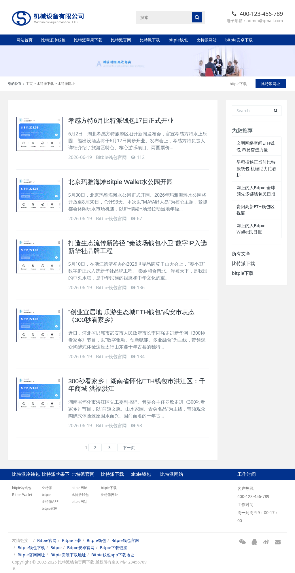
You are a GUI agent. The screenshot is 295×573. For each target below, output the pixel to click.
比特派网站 (206, 40)
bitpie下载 (238, 83)
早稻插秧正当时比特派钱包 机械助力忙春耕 (257, 168)
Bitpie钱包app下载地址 (112, 554)
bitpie (46, 494)
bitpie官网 (50, 508)
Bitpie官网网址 (31, 554)
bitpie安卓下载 (239, 40)
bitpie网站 (79, 501)
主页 (29, 83)
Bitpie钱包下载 (31, 547)
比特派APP (50, 501)
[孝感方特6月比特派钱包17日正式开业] (39, 134)
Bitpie (56, 547)
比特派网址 (66, 83)
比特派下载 (150, 40)
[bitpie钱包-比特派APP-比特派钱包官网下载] (48, 17)
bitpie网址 (79, 487)
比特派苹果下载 (88, 40)
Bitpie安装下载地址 (68, 554)
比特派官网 (121, 40)
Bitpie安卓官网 (80, 547)
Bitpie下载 (71, 540)
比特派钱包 (80, 494)
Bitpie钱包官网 (125, 540)
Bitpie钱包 (96, 540)
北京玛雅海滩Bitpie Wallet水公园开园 (120, 181)
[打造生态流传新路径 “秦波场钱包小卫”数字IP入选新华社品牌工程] (39, 256)
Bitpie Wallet (22, 494)
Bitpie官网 (46, 540)
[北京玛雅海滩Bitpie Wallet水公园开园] (39, 195)
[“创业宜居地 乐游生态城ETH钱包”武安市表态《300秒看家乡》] (39, 325)
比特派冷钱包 (53, 40)
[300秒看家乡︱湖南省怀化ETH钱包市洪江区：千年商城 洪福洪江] (39, 394)
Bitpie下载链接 (113, 547)
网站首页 (24, 40)
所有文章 (241, 253)
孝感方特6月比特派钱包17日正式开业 (121, 120)
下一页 (129, 447)
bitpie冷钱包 (21, 487)
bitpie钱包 (178, 40)
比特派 (47, 487)
